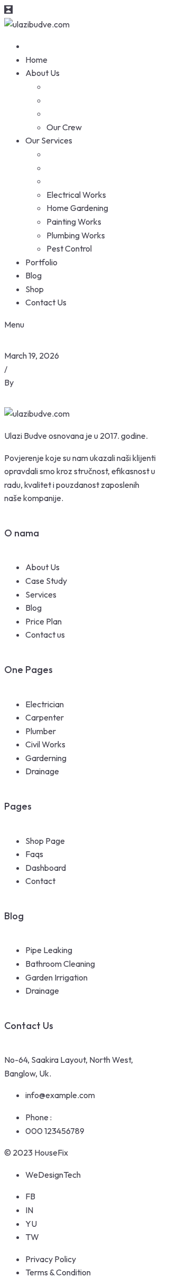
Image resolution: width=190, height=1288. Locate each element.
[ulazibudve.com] (37, 24)
